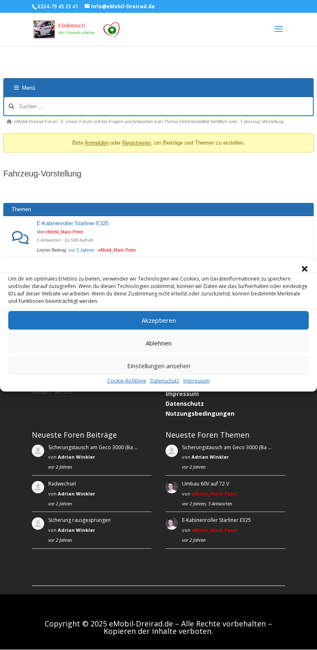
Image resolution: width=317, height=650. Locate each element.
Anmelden (97, 143)
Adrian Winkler (76, 457)
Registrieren (136, 143)
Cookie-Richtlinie (126, 380)
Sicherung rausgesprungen (79, 520)
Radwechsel (62, 483)
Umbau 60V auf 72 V (205, 483)
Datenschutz (164, 380)
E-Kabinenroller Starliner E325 (73, 223)
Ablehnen (159, 343)
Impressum (196, 380)
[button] (304, 268)
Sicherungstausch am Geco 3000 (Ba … (93, 447)
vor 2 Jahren (81, 250)
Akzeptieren (159, 320)
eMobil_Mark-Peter (64, 231)
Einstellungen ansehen (158, 366)
